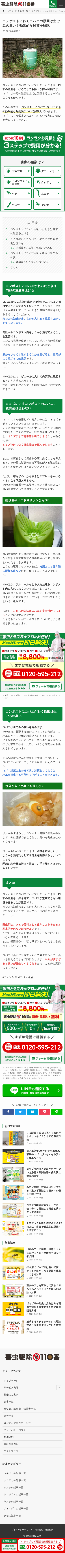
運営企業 (9, 1415)
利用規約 (9, 1436)
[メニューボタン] (61, 4)
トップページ (11, 1380)
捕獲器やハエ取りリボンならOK (34, 247)
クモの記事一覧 (12, 1515)
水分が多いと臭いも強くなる (32, 261)
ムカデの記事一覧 (13, 1487)
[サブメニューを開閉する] (58, 1387)
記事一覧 (9, 1401)
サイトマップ (11, 1451)
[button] (8, 1112)
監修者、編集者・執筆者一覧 (20, 1408)
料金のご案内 (11, 1394)
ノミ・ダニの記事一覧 (16, 1508)
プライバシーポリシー (16, 1430)
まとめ (14, 267)
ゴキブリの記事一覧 (15, 1473)
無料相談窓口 (11, 1444)
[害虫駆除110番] (17, 4)
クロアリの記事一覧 (15, 1480)
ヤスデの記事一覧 (13, 1501)
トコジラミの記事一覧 (16, 1494)
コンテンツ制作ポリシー (17, 1422)
